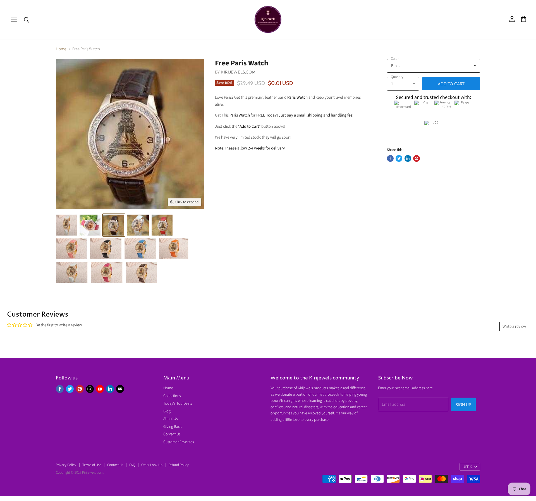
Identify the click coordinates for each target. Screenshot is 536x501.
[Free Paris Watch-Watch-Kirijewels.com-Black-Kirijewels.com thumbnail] (66, 225)
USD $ (467, 467)
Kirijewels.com (238, 72)
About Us (170, 419)
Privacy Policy (66, 464)
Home (61, 49)
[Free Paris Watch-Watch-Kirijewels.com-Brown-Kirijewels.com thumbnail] (141, 273)
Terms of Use (91, 464)
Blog (167, 411)
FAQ (132, 464)
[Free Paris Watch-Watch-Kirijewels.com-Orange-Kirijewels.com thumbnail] (174, 249)
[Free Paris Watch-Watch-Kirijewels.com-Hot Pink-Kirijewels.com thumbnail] (106, 273)
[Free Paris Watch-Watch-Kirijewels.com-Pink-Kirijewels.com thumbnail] (90, 225)
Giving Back (172, 426)
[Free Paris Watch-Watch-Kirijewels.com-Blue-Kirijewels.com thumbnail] (140, 249)
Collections (172, 396)
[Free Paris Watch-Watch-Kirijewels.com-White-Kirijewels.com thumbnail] (137, 225)
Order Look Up (151, 464)
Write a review (514, 326)
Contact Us (172, 434)
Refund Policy (179, 464)
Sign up (463, 404)
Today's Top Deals (177, 403)
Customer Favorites (178, 442)
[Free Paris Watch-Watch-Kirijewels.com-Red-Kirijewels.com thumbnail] (162, 225)
